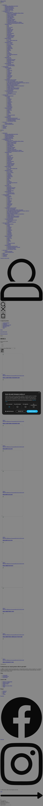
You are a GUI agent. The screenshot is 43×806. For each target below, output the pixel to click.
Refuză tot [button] (20, 411)
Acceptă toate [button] (32, 411)
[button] (9, 411)
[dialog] (21, 403)
